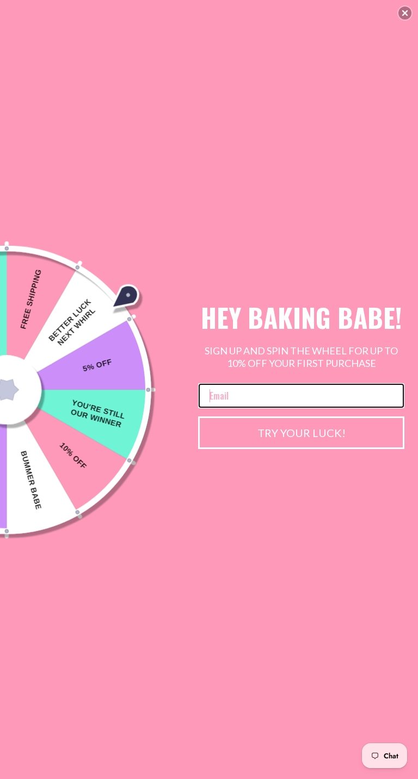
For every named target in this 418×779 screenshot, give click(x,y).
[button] (404, 13)
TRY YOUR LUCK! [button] (301, 432)
